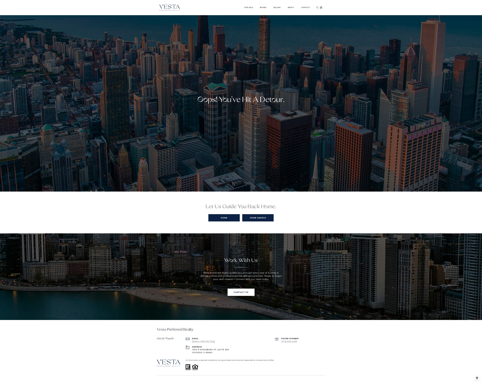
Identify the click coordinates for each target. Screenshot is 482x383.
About (291, 7)
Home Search (258, 218)
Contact (305, 7)
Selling (277, 7)
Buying (263, 7)
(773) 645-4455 (289, 341)
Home (224, 218)
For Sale (248, 7)
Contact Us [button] (241, 292)
